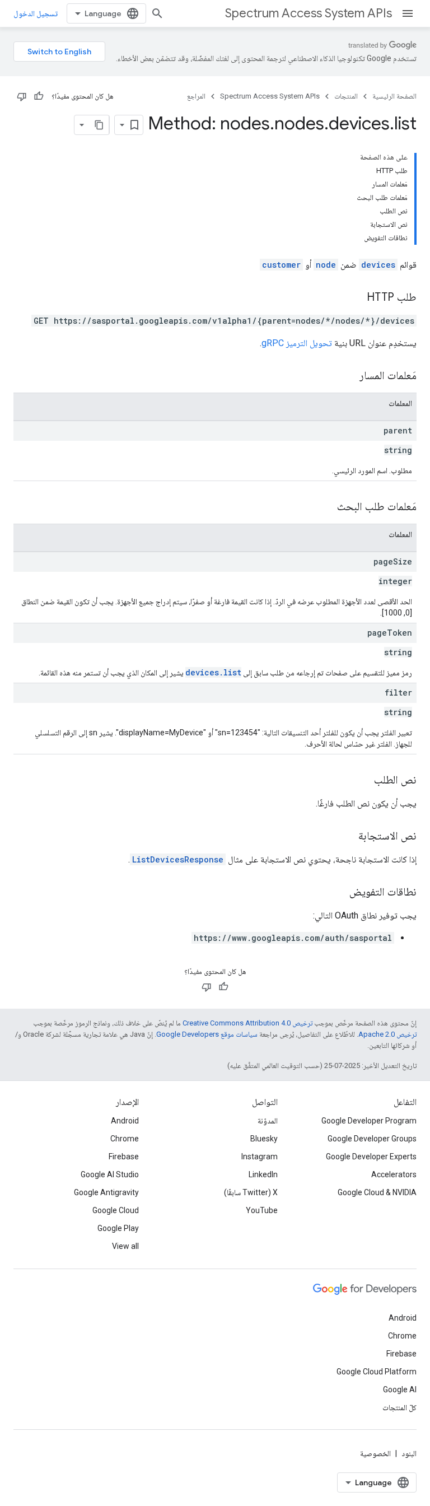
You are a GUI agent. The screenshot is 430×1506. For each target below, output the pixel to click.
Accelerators (394, 1174)
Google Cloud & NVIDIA (377, 1192)
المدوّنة (268, 1120)
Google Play (118, 1228)
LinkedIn (263, 1174)
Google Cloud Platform (376, 1371)
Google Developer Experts (371, 1156)
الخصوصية (375, 1453)
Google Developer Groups (372, 1138)
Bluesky (264, 1138)
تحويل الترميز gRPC (296, 343)
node (326, 264)
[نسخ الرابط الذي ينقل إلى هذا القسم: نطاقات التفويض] (338, 892)
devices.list (213, 672)
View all (125, 1246)
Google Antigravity (106, 1192)
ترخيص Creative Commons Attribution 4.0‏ (247, 1023)
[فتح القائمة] (407, 13)
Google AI (400, 1389)
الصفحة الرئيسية (394, 96)
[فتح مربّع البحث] (157, 13)
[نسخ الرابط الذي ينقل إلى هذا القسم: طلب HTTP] (355, 298)
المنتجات (346, 96)
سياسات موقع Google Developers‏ (207, 1034)
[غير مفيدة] (21, 96)
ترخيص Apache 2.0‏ (387, 1034)
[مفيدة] (38, 96)
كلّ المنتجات (399, 1407)
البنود (409, 1453)
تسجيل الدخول (35, 13)
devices (378, 264)
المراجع (196, 96)
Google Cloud (115, 1210)
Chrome (124, 1138)
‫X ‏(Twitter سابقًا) (251, 1192)
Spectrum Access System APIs (308, 13)
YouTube (262, 1210)
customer (281, 264)
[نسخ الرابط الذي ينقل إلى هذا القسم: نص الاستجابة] (347, 836)
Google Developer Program (369, 1120)
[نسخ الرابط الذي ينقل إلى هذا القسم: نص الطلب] (363, 780)
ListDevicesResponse (177, 859)
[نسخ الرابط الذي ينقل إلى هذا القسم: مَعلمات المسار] (348, 376)
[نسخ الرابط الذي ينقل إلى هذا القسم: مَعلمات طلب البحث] (326, 507)
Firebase (124, 1156)
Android (125, 1120)
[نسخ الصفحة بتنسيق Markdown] (99, 124)
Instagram (259, 1156)
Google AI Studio (110, 1174)
